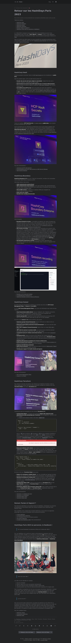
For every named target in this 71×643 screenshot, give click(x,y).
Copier (54, 420)
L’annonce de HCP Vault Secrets (24, 167)
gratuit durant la (42, 123)
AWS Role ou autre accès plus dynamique (42, 236)
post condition (39, 450)
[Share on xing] (43, 626)
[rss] (41, 638)
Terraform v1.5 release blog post (24, 493)
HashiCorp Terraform (21, 26)
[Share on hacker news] (51, 626)
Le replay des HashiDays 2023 (24, 519)
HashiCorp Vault (20, 22)
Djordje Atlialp (44, 640)
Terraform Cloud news (22, 497)
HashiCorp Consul (21, 25)
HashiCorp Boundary (21, 23)
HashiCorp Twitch (21, 612)
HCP (16, 619)
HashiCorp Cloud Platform (40, 40)
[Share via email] (28, 626)
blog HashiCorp (32, 453)
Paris (15, 37)
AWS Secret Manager (44, 85)
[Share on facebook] (16, 626)
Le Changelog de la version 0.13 (24, 295)
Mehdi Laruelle (28, 638)
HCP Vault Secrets (37, 75)
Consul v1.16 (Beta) (21, 375)
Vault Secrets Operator (22, 170)
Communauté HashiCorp (22, 614)
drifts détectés (50, 475)
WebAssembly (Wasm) (52, 346)
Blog (50, 1)
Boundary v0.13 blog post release (24, 294)
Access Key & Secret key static (43, 235)
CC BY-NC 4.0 (36, 638)
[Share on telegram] (55, 626)
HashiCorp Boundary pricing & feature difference (28, 296)
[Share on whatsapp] (47, 626)
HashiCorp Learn (20, 615)
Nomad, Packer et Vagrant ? (23, 27)
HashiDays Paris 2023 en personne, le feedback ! (28, 29)
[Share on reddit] (39, 626)
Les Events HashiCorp (22, 518)
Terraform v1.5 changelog (23, 495)
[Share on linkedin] (35, 626)
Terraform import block (22, 496)
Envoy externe (50, 342)
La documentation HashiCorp (23, 515)
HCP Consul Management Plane (24, 374)
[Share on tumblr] (24, 626)
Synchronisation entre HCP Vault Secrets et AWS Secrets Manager (32, 169)
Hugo (31, 640)
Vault (30, 619)
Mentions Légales (47, 638)
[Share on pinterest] (32, 626)
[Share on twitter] (20, 626)
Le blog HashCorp (21, 514)
